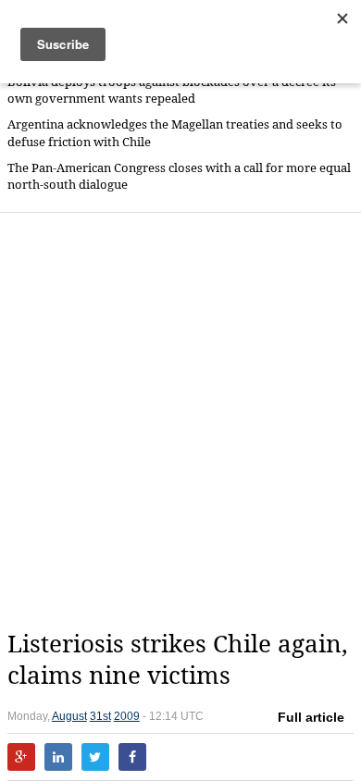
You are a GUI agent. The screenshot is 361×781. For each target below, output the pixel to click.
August (69, 716)
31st (100, 716)
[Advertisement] (180, 421)
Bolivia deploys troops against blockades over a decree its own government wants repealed (171, 90)
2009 (127, 716)
